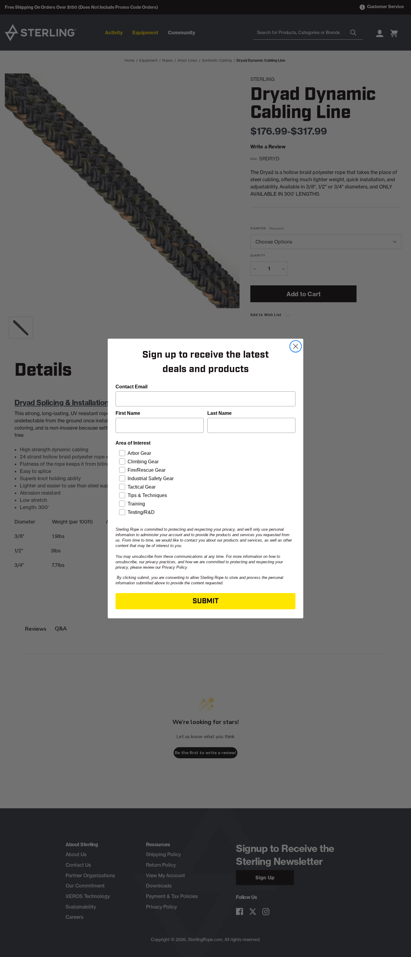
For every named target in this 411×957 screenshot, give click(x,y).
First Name (128, 413)
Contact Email (131, 386)
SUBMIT (206, 601)
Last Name (219, 413)
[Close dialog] (295, 346)
